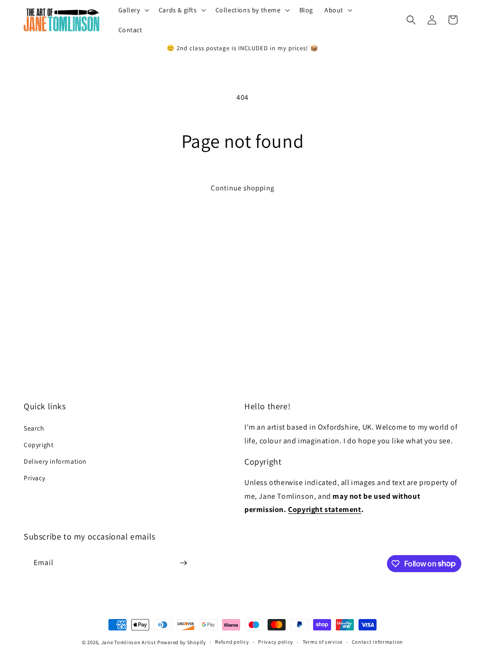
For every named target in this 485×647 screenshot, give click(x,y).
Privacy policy (275, 641)
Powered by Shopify (181, 642)
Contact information (377, 641)
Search (34, 428)
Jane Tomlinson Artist (128, 642)
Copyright (39, 444)
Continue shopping (243, 187)
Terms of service (322, 641)
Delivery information (55, 461)
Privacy (34, 478)
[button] (133, 10)
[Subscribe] (183, 563)
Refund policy (232, 641)
